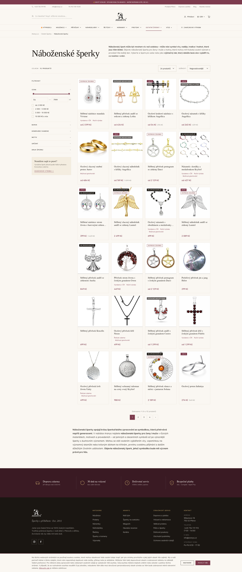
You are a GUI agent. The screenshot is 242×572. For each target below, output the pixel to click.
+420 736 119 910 (40, 7)
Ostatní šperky (153, 27)
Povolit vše (203, 563)
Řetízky (107, 27)
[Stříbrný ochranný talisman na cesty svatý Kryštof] (127, 366)
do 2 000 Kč (40, 105)
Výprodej (96, 540)
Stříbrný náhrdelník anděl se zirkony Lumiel (194, 223)
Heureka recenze (204, 7)
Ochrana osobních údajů (163, 540)
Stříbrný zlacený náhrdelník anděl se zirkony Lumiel (126, 223)
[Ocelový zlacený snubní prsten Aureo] (93, 147)
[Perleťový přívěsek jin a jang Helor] (194, 258)
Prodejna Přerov (170, 7)
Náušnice (60, 27)
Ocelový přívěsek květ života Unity (90, 387)
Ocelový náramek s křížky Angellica (194, 115)
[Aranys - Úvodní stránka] (121, 17)
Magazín (126, 524)
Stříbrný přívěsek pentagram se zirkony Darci (161, 168)
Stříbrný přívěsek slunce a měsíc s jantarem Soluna (160, 387)
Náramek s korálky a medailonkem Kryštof (192, 168)
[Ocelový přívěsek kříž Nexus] (127, 311)
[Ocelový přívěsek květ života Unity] (93, 366)
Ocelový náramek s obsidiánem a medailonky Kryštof (159, 223)
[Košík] (209, 17)
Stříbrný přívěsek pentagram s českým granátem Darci (161, 279)
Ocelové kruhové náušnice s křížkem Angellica (160, 115)
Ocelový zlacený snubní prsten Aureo (91, 168)
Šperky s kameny (100, 536)
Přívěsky (75, 27)
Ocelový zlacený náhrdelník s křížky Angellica (127, 168)
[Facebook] (40, 541)
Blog (194, 7)
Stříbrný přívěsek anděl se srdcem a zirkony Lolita (126, 115)
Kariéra (126, 532)
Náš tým (126, 515)
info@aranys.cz (57, 7)
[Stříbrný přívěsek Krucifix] (93, 311)
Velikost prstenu (160, 524)
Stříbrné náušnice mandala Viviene (92, 115)
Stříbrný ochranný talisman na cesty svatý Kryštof (126, 387)
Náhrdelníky (91, 27)
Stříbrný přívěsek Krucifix (92, 330)
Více (168, 27)
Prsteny (135, 27)
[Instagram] (34, 541)
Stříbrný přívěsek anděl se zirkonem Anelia (92, 279)
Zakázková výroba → (44, 171)
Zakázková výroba (192, 27)
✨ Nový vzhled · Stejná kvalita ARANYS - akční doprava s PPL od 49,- (121, 2)
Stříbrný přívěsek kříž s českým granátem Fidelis (193, 332)
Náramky (121, 27)
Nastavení (187, 563)
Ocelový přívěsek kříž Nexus (124, 332)
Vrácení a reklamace (162, 520)
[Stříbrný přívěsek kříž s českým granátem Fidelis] (194, 311)
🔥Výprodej (46, 27)
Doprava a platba (184, 7)
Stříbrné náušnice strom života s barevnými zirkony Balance (92, 223)
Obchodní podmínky (161, 536)
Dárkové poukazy (160, 532)
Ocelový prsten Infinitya (193, 386)
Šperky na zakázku (131, 520)
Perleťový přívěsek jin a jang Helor (195, 279)
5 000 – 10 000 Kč (42, 113)
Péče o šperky (159, 528)
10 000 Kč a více (41, 116)
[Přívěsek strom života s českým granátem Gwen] (127, 258)
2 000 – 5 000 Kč (42, 109)
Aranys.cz (35, 34)
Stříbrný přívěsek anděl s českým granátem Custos (159, 332)
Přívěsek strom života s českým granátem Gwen (125, 279)
